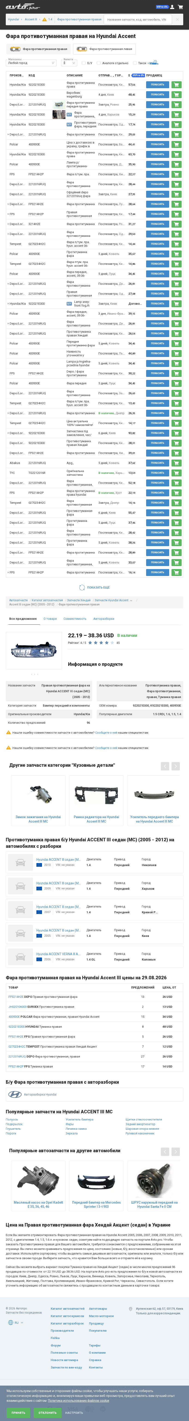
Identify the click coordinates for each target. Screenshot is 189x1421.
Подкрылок (14, 1124)
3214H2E (34, 224)
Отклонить (47, 1413)
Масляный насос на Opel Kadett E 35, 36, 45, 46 (38, 1204)
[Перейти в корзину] (180, 7)
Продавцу (96, 1323)
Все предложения (23, 618)
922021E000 (37, 84)
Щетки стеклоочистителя (144, 1119)
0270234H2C (37, 244)
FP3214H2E (36, 204)
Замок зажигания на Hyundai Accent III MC (38, 819)
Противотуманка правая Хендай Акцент (53, 1046)
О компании (97, 1352)
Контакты (96, 1367)
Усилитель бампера (79, 1119)
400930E (34, 144)
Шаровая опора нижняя (142, 1128)
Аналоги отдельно (115, 63)
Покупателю (98, 1330)
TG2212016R (37, 473)
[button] (162, 7)
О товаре (50, 618)
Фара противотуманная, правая (44, 1056)
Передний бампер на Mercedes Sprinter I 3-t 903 (96, 1204)
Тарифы (94, 1345)
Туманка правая (35, 1026)
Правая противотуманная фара (43, 996)
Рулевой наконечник (140, 1133)
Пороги (11, 1133)
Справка (95, 1360)
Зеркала (72, 1133)
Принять (18, 1413)
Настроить (74, 1413)
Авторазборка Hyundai (40, 1094)
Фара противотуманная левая (110, 49)
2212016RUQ (37, 104)
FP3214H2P (36, 174)
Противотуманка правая (41, 1006)
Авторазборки (103, 618)
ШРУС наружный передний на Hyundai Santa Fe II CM (154, 1204)
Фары (70, 1124)
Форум (56, 1345)
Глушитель (13, 1128)
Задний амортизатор (140, 1124)
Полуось (12, 1119)
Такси (142, 63)
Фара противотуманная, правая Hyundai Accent (54, 1016)
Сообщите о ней (106, 732)
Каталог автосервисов (67, 1316)
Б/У (89, 63)
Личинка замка (76, 1128)
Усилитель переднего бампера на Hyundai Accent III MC (154, 819)
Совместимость (75, 618)
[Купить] (176, 84)
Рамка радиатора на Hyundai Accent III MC (96, 819)
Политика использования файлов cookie (78, 1400)
